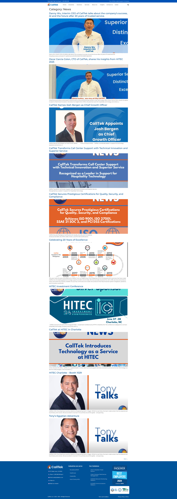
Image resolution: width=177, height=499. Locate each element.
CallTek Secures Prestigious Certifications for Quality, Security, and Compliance (86, 195)
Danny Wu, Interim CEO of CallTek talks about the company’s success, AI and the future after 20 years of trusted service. (88, 14)
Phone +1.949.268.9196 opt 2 (56, 474)
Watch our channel (54, 483)
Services (87, 4)
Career (116, 4)
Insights (102, 4)
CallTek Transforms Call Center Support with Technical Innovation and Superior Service (88, 149)
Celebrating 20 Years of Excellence (68, 239)
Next (126, 459)
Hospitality (73, 476)
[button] (128, 4)
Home (64, 4)
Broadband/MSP (74, 469)
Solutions (79, 4)
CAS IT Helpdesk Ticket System (97, 470)
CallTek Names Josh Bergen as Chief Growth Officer (78, 105)
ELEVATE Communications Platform (98, 484)
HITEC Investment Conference (66, 286)
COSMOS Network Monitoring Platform (99, 479)
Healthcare (73, 473)
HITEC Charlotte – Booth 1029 (65, 372)
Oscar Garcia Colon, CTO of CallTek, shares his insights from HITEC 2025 (86, 60)
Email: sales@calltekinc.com (56, 477)
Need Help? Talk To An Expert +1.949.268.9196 (58, 1)
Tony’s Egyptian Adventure (64, 416)
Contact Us (110, 4)
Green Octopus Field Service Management (98, 475)
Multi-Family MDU (75, 479)
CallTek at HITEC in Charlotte (65, 329)
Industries (71, 4)
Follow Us (52, 480)
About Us (94, 4)
